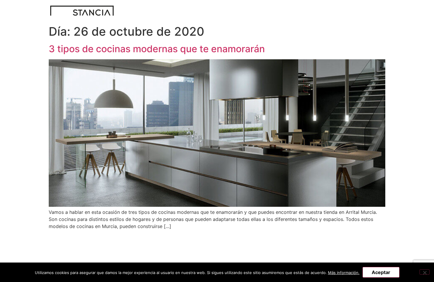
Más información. (344, 272)
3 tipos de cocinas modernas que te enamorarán (157, 49)
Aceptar (381, 272)
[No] (425, 272)
